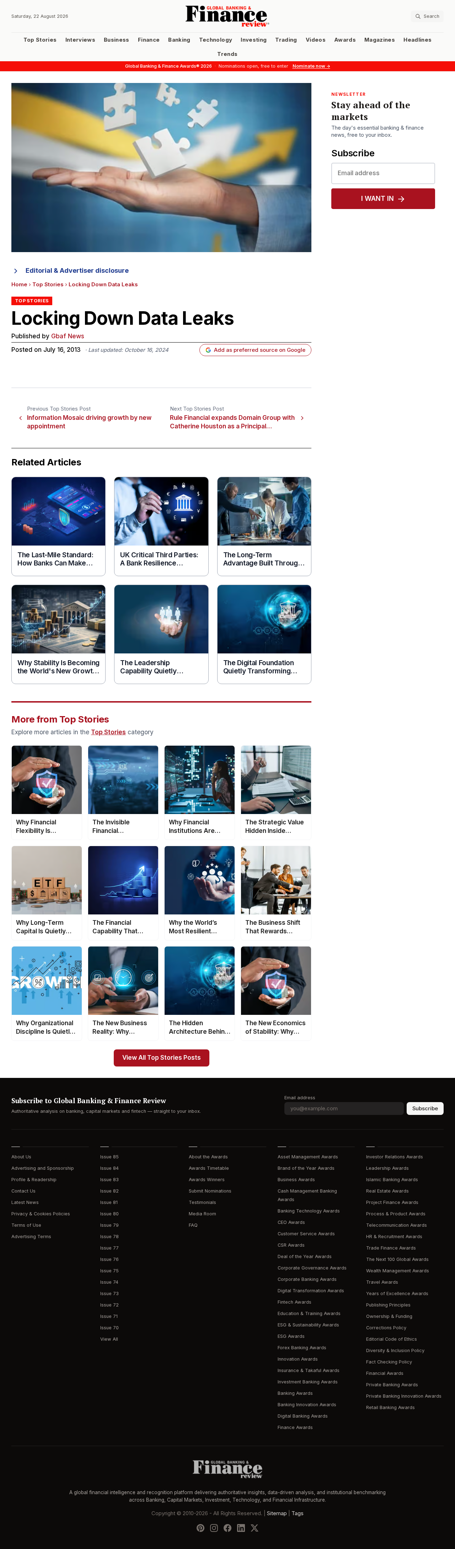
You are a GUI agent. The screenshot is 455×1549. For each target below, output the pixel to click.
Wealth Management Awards (397, 1270)
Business (116, 40)
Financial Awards (384, 1373)
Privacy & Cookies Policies (40, 1213)
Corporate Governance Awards (312, 1268)
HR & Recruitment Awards (394, 1236)
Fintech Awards (294, 1302)
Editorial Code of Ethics (391, 1339)
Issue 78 (109, 1236)
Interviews (80, 40)
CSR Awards (291, 1245)
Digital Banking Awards (303, 1416)
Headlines (417, 40)
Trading (286, 40)
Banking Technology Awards (309, 1211)
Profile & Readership (34, 1179)
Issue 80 (109, 1213)
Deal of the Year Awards (305, 1256)
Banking (179, 40)
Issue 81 (109, 1202)
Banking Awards (295, 1393)
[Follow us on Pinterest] (200, 1528)
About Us (21, 1156)
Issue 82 (109, 1191)
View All (109, 1339)
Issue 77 (109, 1248)
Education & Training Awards (309, 1313)
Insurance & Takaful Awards (308, 1370)
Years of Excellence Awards (397, 1293)
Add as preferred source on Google (259, 350)
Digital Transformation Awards (311, 1290)
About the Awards (208, 1156)
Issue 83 (109, 1179)
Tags (297, 1513)
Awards (345, 40)
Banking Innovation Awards (307, 1404)
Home (19, 284)
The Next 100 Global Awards (397, 1259)
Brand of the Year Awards (306, 1168)
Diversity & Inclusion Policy (395, 1350)
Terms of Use (26, 1225)
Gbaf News (67, 336)
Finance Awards (295, 1427)
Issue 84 (109, 1168)
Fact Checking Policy (389, 1362)
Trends (227, 54)
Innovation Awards (298, 1359)
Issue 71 (109, 1316)
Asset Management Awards (308, 1156)
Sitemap (277, 1513)
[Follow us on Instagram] (214, 1528)
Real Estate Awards (387, 1191)
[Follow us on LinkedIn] (241, 1528)
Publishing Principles (388, 1305)
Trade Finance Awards (391, 1248)
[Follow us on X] (254, 1528)
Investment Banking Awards (308, 1381)
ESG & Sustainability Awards (308, 1325)
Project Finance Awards (392, 1202)
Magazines (379, 40)
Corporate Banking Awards (307, 1279)
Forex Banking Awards (302, 1347)
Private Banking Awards (392, 1384)
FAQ (193, 1225)
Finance (149, 40)
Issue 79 (109, 1225)
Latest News (25, 1202)
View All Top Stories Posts (161, 1057)
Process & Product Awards (395, 1213)
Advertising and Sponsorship (42, 1168)
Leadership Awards (387, 1168)
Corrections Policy (386, 1327)
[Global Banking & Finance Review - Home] (227, 16)
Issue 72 (109, 1305)
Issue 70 (109, 1327)
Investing (254, 40)
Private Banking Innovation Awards (403, 1396)
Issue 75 (109, 1270)
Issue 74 (109, 1282)
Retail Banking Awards (390, 1407)
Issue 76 (109, 1259)
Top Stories (40, 40)
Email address (299, 1097)
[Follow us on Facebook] (227, 1528)
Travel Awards (382, 1282)
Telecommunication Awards (396, 1225)
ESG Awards (291, 1336)
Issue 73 (109, 1293)
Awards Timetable (209, 1168)
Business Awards (296, 1179)
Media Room (202, 1213)
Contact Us (23, 1191)
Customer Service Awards (306, 1233)
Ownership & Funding (389, 1316)
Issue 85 (109, 1156)
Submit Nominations (210, 1191)
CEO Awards (291, 1222)
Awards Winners (207, 1179)
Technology (215, 40)
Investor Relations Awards (394, 1156)
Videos (316, 40)
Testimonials (202, 1202)
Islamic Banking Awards (392, 1179)
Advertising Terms (31, 1236)
